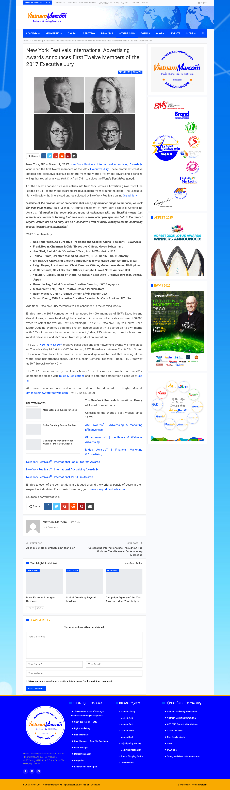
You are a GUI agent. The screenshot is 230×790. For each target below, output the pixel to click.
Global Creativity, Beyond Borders (59, 425)
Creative (137, 72)
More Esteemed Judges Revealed (60, 410)
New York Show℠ (51, 344)
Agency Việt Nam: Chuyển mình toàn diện (50, 547)
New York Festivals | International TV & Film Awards (59, 477)
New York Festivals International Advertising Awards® (106, 164)
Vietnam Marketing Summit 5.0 (181, 718)
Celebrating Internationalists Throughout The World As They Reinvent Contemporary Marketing (115, 551)
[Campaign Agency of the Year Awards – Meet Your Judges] (33, 444)
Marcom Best (127, 724)
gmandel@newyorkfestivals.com (47, 392)
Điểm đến (135, 3)
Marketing (52, 33)
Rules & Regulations (71, 375)
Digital (72, 33)
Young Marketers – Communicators (184, 756)
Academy (72, 3)
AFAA (170, 743)
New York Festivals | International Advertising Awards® (62, 469)
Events (175, 33)
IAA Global (172, 750)
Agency (145, 33)
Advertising (127, 33)
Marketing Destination (131, 750)
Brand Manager (81, 735)
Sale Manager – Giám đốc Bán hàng (91, 741)
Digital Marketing (82, 728)
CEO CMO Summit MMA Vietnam (182, 724)
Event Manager (81, 747)
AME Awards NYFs (87, 3)
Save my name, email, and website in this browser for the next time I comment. (71, 681)
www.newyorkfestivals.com (107, 489)
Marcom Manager (82, 754)
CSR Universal (127, 763)
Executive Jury (99, 169)
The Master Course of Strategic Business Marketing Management (87, 713)
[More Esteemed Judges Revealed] (33, 413)
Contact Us (60, 3)
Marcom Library (128, 711)
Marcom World (127, 731)
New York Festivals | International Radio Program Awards (63, 462)
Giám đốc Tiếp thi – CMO (85, 722)
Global (160, 33)
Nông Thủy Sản (121, 3)
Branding (107, 33)
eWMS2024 (104, 3)
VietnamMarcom (199, 785)
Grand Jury (130, 195)
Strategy (89, 33)
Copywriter (79, 760)
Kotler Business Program (85, 767)
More (144, 3)
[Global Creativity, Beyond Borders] (33, 429)
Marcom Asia (127, 718)
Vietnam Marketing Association (182, 711)
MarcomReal (127, 737)
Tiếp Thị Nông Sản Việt (131, 743)
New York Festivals (176, 737)
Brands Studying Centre (132, 756)
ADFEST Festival (175, 731)
